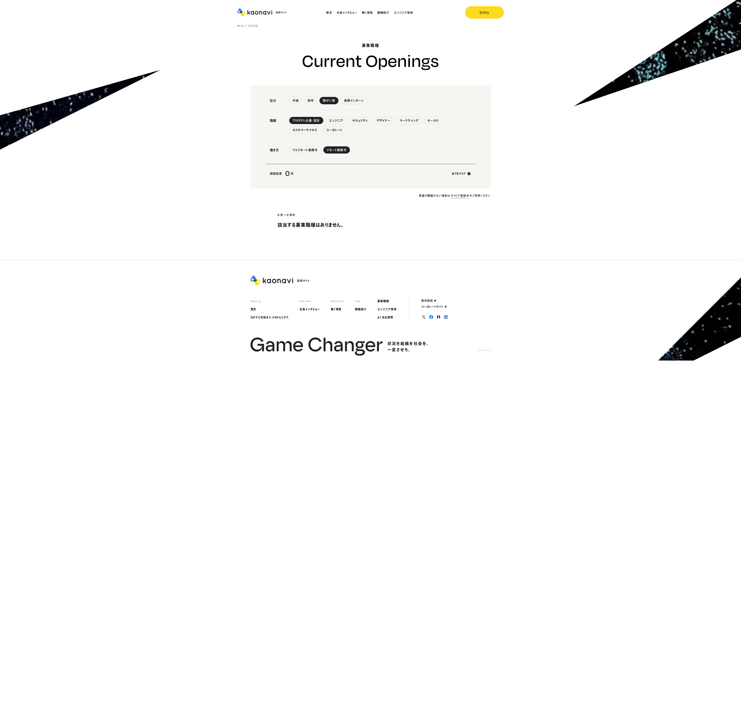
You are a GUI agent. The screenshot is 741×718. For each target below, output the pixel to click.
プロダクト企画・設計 (306, 120)
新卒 (311, 100)
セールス (433, 120)
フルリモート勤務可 (305, 149)
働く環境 (336, 309)
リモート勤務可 (336, 149)
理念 (253, 309)
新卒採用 (427, 300)
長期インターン (354, 100)
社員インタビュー (309, 309)
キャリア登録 (458, 195)
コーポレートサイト (432, 306)
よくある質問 (385, 317)
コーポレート (334, 130)
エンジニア (336, 120)
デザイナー (384, 120)
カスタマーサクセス (305, 130)
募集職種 (383, 301)
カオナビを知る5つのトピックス (269, 317)
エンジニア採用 (387, 309)
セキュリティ (360, 120)
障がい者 (329, 100)
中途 (296, 100)
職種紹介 (361, 309)
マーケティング (409, 120)
